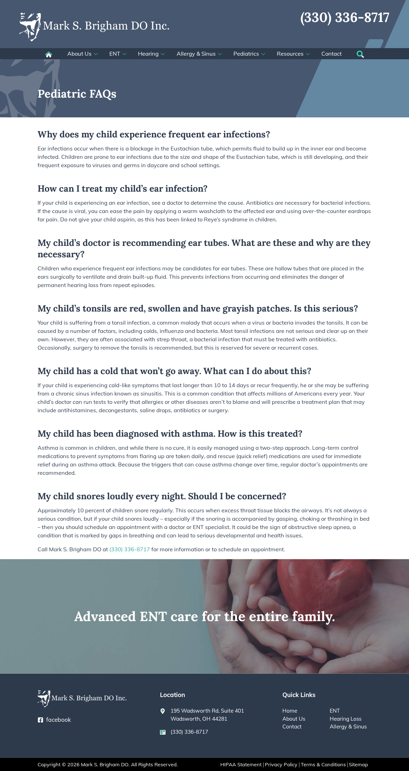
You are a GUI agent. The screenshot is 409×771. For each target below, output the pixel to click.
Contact (331, 53)
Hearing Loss (345, 718)
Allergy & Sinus (196, 53)
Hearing (148, 53)
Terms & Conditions (323, 764)
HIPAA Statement (241, 764)
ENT (114, 53)
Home (289, 710)
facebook (58, 719)
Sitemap (358, 764)
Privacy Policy (281, 764)
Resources (290, 53)
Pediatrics (246, 53)
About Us (79, 53)
